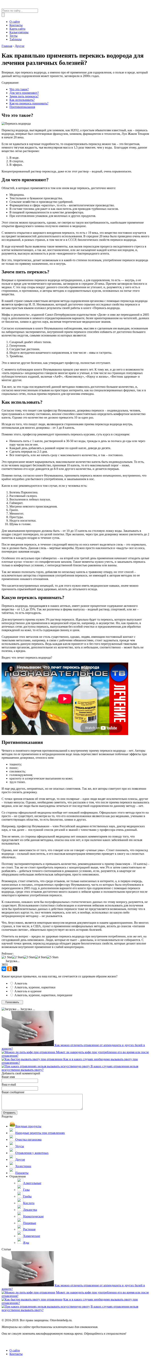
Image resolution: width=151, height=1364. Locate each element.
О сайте (14, 1350)
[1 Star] (7, 957)
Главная (7, 46)
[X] (15, 968)
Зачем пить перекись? (24, 96)
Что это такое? (19, 89)
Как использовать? (22, 100)
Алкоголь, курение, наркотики (34, 987)
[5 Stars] (52, 957)
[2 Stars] (18, 957)
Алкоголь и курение (27, 991)
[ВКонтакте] (4, 968)
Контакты (16, 1354)
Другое (19, 46)
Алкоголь (20, 983)
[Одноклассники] (9, 968)
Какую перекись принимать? (28, 103)
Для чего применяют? (24, 92)
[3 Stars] (29, 957)
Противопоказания (22, 107)
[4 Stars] (41, 957)
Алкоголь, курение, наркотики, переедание (43, 995)
